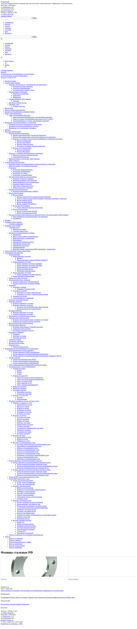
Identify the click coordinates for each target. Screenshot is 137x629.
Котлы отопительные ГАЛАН (27, 211)
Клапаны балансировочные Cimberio (25, 191)
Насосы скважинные (24, 141)
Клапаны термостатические (22, 184)
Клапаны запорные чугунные (23, 303)
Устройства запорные (16, 341)
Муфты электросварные (25, 488)
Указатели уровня (15, 339)
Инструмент (9, 108)
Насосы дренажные (23, 150)
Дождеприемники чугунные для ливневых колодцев (31, 121)
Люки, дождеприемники (13, 113)
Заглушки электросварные (26, 493)
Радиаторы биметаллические (23, 169)
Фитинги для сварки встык (22, 500)
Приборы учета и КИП (13, 226)
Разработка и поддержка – (12, 624)
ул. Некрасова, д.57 (7, 7)
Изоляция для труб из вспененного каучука (24, 126)
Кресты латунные (23, 419)
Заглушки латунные (23, 417)
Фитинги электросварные (22, 486)
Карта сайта (71, 597)
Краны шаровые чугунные (22, 273)
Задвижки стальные (19, 287)
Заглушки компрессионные (26, 527)
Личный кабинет (15, 604)
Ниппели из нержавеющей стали (28, 450)
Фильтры (16, 101)
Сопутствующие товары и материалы (17, 251)
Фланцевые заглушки (24, 392)
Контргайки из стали (24, 437)
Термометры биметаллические (23, 242)
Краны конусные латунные (18, 278)
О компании (9, 22)
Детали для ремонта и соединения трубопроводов (26, 535)
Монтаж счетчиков (19, 229)
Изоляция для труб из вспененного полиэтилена (25, 124)
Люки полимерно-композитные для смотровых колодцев (32, 117)
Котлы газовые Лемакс (24, 202)
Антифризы (17, 218)
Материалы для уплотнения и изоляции (22, 128)
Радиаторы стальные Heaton (22, 175)
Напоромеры (17, 240)
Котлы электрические (20, 209)
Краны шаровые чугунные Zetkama (29, 274)
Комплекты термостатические (23, 186)
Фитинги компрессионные (22, 520)
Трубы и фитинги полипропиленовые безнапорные (30, 354)
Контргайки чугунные (24, 405)
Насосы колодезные (23, 142)
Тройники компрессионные (26, 526)
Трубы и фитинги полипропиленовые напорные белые (32, 462)
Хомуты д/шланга (15, 540)
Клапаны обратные (15, 310)
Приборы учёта (14, 104)
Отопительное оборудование (15, 162)
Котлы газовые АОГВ (24, 200)
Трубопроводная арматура (14, 253)
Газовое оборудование (12, 83)
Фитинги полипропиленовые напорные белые (33, 468)
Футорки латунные (23, 433)
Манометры (17, 235)
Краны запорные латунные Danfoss (29, 309)
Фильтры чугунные (19, 336)
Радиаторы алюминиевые (21, 171)
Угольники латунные (24, 432)
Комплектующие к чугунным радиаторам (23, 166)
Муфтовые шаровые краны (26, 271)
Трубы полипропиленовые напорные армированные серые (37, 473)
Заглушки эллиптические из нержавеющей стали (33, 444)
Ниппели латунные (23, 423)
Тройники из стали (23, 441)
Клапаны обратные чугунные (23, 312)
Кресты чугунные (23, 406)
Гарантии (8, 28)
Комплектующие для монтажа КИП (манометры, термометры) (34, 249)
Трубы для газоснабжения (26, 484)
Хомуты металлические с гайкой (20, 542)
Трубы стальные (14, 357)
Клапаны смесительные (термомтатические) (28, 327)
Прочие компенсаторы (20, 347)
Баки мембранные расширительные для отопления (30, 216)
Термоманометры (19, 247)
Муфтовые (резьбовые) (21, 94)
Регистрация (9, 61)
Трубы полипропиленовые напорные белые (32, 464)
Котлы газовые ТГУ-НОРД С (27, 204)
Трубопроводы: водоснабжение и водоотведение (21, 348)
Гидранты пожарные (16, 224)
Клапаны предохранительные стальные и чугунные (30, 320)
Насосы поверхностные (25, 144)
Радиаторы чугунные (20, 173)
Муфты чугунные (23, 408)
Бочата (19, 370)
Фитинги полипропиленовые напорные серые (33, 475)
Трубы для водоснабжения (26, 482)
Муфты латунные (23, 421)
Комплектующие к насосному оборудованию (24, 159)
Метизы (7, 130)
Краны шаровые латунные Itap (27, 267)
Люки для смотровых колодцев (19, 115)
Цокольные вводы (23, 518)
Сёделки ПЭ (21, 531)
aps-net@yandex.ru (7, 11)
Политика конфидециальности (55, 597)
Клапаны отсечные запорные (23, 86)
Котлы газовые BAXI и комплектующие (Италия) (34, 197)
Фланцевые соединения (25, 533)
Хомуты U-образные (16, 538)
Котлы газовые (18, 195)
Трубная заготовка (19, 368)
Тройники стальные (19, 388)
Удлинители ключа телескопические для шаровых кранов (36, 515)
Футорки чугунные (23, 414)
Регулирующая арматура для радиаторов (23, 177)
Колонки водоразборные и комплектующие (20, 112)
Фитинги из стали (19, 435)
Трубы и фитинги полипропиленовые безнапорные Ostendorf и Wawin (37, 356)
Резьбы (19, 372)
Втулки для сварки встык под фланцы (30, 502)
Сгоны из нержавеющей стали (27, 457)
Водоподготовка (10, 81)
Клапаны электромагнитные (18, 300)
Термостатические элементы (22, 188)
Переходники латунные (25, 424)
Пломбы (8, 220)
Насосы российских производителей (25, 155)
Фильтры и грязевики (16, 332)
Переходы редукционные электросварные (31, 489)
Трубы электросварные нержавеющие (26, 361)
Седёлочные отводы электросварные (29, 497)
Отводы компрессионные (25, 529)
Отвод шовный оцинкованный (27, 385)
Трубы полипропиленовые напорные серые (32, 471)
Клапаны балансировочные (18, 189)
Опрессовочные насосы (21, 157)
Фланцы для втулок (23, 517)
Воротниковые (22, 399)
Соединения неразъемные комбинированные (32, 508)
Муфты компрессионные (25, 524)
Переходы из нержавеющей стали (28, 453)
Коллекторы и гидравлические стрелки (22, 316)
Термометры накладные (21, 245)
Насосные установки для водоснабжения (31, 146)
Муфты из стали (22, 439)
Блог (6, 31)
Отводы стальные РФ (20, 376)
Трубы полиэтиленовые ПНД (23, 480)
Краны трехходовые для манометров (25, 236)
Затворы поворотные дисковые (19, 280)
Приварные (17, 97)
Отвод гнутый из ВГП (24, 381)
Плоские (20, 397)
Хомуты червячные (15, 547)
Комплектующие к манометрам (23, 238)
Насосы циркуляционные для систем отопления (29, 135)
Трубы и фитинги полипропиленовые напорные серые (32, 470)
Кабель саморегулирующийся (15, 110)
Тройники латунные (24, 430)
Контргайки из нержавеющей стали (29, 446)
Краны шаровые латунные (22, 262)
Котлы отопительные (16, 193)
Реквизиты (25, 604)
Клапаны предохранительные (19, 318)
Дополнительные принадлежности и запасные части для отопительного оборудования (38, 215)
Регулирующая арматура (17, 325)
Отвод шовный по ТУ (24, 383)
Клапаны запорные (15, 301)
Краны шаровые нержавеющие (23, 276)
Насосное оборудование (13, 131)
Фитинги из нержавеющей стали (24, 442)
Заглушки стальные (19, 390)
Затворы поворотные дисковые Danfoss (26, 283)
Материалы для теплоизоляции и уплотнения (20, 122)
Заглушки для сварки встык (26, 511)
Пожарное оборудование (13, 222)
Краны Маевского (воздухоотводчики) (26, 182)
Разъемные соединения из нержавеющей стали (33, 455)
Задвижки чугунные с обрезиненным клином (32, 294)
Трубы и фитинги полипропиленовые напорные (25, 461)
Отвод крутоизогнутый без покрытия (30, 377)
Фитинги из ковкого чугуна (22, 403)
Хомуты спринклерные (17, 546)
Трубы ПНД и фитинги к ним (19, 479)
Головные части (22, 499)
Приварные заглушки (24, 394)
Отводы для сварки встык (26, 513)
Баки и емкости (14, 160)
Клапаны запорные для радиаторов (25, 180)
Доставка (8, 30)
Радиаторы (12, 168)
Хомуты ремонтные (15, 544)
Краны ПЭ (20, 522)
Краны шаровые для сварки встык (28, 504)
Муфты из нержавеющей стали (27, 448)
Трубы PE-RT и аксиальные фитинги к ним (24, 477)
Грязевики (16, 334)
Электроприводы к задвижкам (23, 298)
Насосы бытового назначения (19, 133)
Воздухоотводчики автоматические (21, 323)
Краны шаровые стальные (22, 256)
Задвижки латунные (20, 296)
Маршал (19, 258)
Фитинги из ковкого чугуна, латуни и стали (24, 401)
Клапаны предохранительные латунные (26, 321)
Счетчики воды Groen (20, 231)
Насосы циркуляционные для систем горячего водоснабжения (34, 137)
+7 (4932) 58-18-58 (7, 14)
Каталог (7, 24)
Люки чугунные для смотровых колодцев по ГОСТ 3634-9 (33, 119)
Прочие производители (25, 269)
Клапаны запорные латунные (23, 305)
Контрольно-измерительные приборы (22, 233)
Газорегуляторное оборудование (20, 99)
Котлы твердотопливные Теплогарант (30, 207)
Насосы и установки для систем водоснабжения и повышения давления (37, 139)
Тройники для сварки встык (26, 509)
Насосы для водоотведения (22, 148)
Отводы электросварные (25, 495)
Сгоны (19, 374)
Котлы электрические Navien (27, 213)
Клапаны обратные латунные (23, 314)
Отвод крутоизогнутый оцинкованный (30, 379)
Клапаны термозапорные (21, 88)
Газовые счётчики (19, 106)
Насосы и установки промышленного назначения (26, 153)
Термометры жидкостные (21, 244)
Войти (7, 65)
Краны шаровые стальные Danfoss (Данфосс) (32, 260)
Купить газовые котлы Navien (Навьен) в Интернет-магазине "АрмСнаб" (42, 198)
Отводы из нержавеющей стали (28, 452)
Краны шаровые (14, 254)
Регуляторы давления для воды (23, 330)
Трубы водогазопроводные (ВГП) (24, 359)
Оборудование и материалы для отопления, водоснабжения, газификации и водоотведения (32, 590)
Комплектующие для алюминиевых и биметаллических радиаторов (32, 164)
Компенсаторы (14, 345)
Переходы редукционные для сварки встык (32, 506)
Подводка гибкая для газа (17, 103)
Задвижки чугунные (20, 291)
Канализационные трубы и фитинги (21, 350)
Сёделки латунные (23, 426)
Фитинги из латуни (19, 415)
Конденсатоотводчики (16, 343)
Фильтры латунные (19, 338)
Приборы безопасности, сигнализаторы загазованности (28, 84)
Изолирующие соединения (18, 92)
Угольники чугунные (24, 412)
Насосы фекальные (23, 151)
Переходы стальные (19, 386)
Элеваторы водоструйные (22, 329)
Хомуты (7, 536)
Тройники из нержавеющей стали (28, 459)
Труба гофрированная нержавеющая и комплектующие (28, 365)
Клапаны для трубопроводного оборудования (32, 307)
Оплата (7, 26)
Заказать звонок (6, 16)
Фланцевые (17, 95)
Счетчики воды (14, 227)
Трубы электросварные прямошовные (26, 363)
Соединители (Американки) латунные (30, 428)
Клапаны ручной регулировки (23, 178)
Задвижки (12, 285)
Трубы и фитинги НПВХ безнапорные (26, 352)
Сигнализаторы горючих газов (23, 90)
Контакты (8, 33)
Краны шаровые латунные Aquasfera (29, 263)
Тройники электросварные (26, 491)
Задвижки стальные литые (26, 289)
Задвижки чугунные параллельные (29, 292)
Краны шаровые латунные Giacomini (29, 265)
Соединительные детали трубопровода (22, 367)
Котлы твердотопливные (21, 206)
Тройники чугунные (24, 410)
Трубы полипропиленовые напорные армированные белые (37, 466)
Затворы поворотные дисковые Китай (26, 282)
